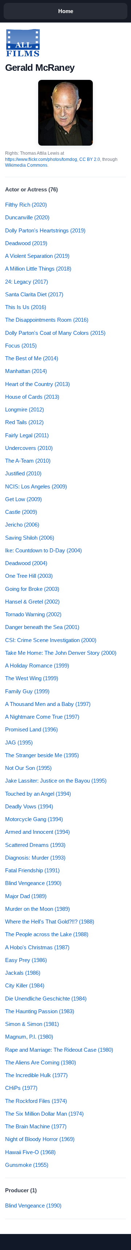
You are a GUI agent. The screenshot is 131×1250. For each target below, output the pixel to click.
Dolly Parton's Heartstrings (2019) (45, 230)
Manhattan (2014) (26, 371)
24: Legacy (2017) (26, 282)
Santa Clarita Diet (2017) (34, 294)
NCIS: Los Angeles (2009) (36, 486)
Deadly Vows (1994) (29, 806)
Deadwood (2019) (26, 243)
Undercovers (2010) (29, 448)
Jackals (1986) (22, 973)
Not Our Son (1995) (28, 768)
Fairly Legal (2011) (27, 435)
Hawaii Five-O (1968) (30, 1152)
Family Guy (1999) (27, 691)
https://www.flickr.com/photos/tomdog (41, 159)
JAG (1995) (19, 742)
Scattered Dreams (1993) (35, 845)
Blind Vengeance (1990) (33, 883)
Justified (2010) (23, 473)
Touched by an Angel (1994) (38, 794)
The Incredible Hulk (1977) (36, 1075)
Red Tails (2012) (24, 422)
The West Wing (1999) (31, 678)
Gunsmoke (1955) (26, 1165)
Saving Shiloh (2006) (29, 538)
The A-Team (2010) (28, 461)
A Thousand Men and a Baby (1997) (48, 704)
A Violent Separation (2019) (37, 256)
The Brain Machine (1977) (36, 1126)
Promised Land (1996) (31, 729)
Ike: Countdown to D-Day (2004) (43, 550)
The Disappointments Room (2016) (46, 320)
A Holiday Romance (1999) (37, 665)
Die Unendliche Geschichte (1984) (46, 998)
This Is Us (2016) (25, 307)
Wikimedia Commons (26, 165)
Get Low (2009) (23, 499)
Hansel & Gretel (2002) (32, 601)
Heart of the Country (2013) (37, 384)
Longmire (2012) (24, 409)
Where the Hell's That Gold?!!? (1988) (49, 921)
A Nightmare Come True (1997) (42, 717)
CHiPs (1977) (21, 1088)
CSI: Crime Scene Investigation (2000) (50, 640)
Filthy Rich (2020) (26, 205)
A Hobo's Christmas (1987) (37, 947)
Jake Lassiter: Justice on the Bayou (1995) (56, 781)
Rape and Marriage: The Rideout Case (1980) (59, 1050)
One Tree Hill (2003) (29, 576)
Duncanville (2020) (27, 217)
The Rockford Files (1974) (36, 1101)
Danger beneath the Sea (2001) (42, 627)
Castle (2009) (21, 512)
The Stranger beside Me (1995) (42, 755)
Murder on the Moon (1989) (37, 909)
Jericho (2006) (22, 524)
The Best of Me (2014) (31, 358)
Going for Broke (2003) (32, 589)
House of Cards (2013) (32, 397)
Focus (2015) (21, 345)
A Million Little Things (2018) (38, 268)
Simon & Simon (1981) (32, 1024)
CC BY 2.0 (89, 159)
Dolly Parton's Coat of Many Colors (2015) (55, 333)
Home (65, 11)
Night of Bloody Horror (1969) (40, 1139)
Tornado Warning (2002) (33, 614)
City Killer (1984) (24, 985)
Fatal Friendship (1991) (32, 870)
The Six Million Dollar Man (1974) (44, 1114)
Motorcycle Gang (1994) (34, 819)
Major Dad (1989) (26, 896)
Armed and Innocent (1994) (37, 832)
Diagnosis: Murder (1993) (35, 858)
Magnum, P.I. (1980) (29, 1037)
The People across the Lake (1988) (46, 934)
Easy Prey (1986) (26, 960)
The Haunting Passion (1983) (39, 1011)
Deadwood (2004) (26, 563)
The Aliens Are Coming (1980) (40, 1062)
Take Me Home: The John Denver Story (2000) (60, 653)
